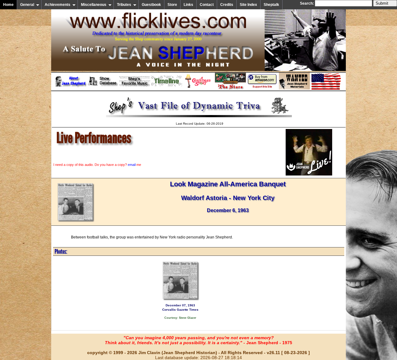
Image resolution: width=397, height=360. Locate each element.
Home (8, 4)
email (132, 165)
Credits (226, 4)
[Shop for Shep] (230, 88)
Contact (207, 4)
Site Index (248, 4)
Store (172, 4)
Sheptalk (271, 4)
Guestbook (151, 4)
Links (188, 4)
